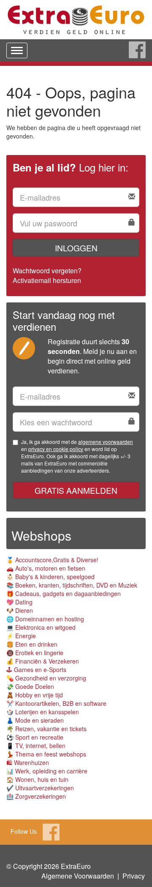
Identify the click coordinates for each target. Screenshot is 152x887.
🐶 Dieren (19, 610)
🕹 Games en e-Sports (36, 669)
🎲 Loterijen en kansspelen (42, 711)
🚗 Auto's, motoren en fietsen (45, 568)
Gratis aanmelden (76, 490)
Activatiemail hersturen (47, 280)
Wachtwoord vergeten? (47, 270)
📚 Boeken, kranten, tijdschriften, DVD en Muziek (71, 585)
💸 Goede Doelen (30, 686)
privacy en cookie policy (55, 448)
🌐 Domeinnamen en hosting (45, 619)
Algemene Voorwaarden (77, 876)
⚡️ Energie (21, 635)
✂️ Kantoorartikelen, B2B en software (56, 703)
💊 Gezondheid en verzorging (46, 678)
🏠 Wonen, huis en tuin (37, 779)
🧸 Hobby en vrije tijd (34, 695)
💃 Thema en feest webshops (46, 754)
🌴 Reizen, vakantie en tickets (46, 728)
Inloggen (76, 247)
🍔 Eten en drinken (31, 644)
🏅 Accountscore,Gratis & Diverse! (52, 559)
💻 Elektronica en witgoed (41, 627)
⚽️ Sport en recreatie (34, 737)
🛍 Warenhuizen (27, 762)
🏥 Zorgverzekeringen (36, 796)
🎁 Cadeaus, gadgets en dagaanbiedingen (63, 593)
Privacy (133, 876)
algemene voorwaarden (105, 441)
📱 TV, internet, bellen (35, 745)
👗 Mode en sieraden (35, 720)
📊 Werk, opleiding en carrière (46, 771)
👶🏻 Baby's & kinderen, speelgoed (50, 576)
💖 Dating (19, 602)
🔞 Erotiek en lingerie (34, 652)
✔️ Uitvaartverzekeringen (40, 788)
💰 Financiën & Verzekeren (42, 661)
